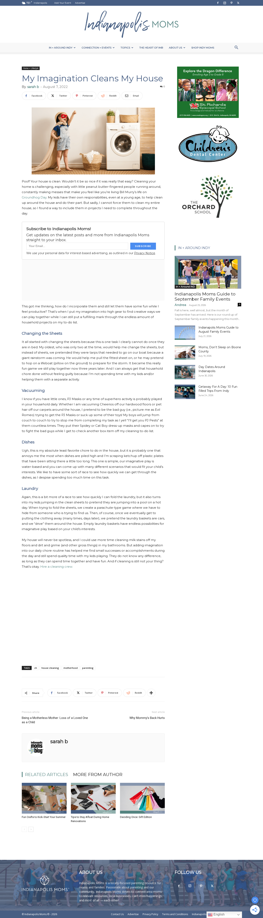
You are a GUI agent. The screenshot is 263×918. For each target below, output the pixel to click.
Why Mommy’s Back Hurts (147, 718)
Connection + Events (96, 47)
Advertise (80, 2)
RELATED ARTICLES (46, 774)
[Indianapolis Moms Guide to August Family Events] (185, 332)
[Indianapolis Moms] (131, 24)
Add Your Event (62, 2)
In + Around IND (185, 286)
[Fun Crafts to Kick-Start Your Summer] (44, 798)
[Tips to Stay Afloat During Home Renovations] (93, 798)
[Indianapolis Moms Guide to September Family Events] (208, 272)
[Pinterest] (231, 3)
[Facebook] (218, 3)
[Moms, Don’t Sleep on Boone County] (185, 352)
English (219, 914)
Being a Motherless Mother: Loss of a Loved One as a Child (55, 720)
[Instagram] (224, 3)
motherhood (70, 667)
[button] (236, 48)
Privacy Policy (150, 914)
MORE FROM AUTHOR (97, 774)
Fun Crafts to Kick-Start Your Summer (44, 817)
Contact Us (117, 914)
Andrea (180, 305)
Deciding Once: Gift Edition (136, 817)
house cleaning (50, 667)
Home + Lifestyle (30, 68)
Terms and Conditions (175, 914)
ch (35, 667)
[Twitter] (238, 3)
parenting (87, 667)
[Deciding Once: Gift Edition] (142, 798)
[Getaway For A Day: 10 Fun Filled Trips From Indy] (185, 392)
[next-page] (30, 829)
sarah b (33, 87)
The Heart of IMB (151, 47)
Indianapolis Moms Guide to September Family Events (205, 296)
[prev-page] (24, 829)
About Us (175, 47)
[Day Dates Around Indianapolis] (185, 372)
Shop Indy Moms (202, 47)
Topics (125, 47)
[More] (151, 693)
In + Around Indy (60, 47)
